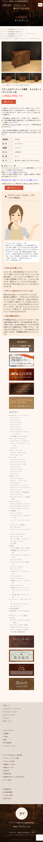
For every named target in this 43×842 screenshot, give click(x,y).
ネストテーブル (17, 469)
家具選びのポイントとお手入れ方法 (14, 777)
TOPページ (7, 705)
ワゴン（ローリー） (24, 627)
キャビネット (16, 418)
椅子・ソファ (14, 476)
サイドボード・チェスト (18, 438)
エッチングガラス (17, 567)
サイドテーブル (17, 471)
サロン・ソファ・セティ (20, 480)
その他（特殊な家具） (19, 632)
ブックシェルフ (17, 422)
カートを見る (7, 780)
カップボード (16, 427)
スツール (15, 487)
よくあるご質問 (8, 795)
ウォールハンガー (17, 536)
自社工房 (6, 770)
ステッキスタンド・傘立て (20, 629)
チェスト (26, 441)
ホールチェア (16, 485)
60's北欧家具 (14, 608)
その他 (14, 543)
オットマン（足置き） (19, 525)
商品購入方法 (7, 773)
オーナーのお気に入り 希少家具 (13, 755)
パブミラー (15, 604)
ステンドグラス (17, 559)
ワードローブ (23, 436)
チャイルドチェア (17, 494)
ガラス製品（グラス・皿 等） (21, 548)
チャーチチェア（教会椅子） (21, 492)
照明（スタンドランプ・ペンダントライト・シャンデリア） (21, 590)
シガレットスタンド (18, 541)
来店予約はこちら (14, 187)
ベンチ (26, 485)
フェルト (13, 124)
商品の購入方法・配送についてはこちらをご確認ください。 (20, 180)
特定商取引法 (7, 789)
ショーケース (16, 425)
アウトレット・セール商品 (18, 615)
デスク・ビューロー (16, 450)
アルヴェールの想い (9, 761)
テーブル (13, 457)
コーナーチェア (26, 487)
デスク (14, 452)
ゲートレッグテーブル (19, 464)
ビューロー (22, 452)
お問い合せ (9, 101)
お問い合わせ (7, 798)
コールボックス (17, 576)
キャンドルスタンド (18, 578)
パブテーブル (16, 606)
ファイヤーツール (17, 585)
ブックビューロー (17, 455)
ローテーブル (16, 466)
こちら (15, 172)
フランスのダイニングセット (21, 508)
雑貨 (11, 546)
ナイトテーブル (17, 513)
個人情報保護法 (8, 792)
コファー (15, 448)
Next (38, 57)
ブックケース (16, 420)
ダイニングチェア (17, 478)
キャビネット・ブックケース (19, 415)
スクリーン (27, 539)
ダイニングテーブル (18, 459)
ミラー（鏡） (16, 539)
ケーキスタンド (17, 527)
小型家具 (13, 511)
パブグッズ (25, 604)
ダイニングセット (16, 501)
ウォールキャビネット (19, 534)
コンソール (15, 473)
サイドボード (16, 441)
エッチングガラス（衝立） (20, 625)
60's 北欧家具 (7, 743)
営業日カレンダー (9, 767)
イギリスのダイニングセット (21, 506)
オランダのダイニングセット (21, 504)
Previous (4, 57)
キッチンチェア (17, 490)
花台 (13, 627)
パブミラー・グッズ (9, 746)
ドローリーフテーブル (19, 462)
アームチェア (16, 483)
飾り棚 (14, 436)
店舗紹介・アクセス (9, 764)
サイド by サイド (17, 429)
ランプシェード (17, 569)
